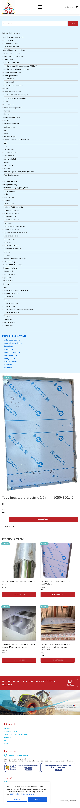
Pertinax (6, 200)
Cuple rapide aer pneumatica (14, 98)
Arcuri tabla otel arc (11, 47)
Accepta (37, 799)
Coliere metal (8, 79)
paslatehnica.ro (10, 355)
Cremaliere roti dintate (12, 91)
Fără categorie (9, 127)
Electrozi (6, 114)
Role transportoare (11, 245)
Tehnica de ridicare (10, 303)
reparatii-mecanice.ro (13, 343)
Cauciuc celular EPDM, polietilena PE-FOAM (20, 66)
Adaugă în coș (43, 519)
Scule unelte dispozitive (12, 265)
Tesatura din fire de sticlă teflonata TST (18, 309)
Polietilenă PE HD (10, 217)
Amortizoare (8, 40)
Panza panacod (9, 191)
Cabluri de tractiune (11, 63)
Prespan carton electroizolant (15, 226)
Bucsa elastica (8, 59)
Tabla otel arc (8, 297)
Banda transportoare (11, 53)
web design (63, 801)
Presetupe (7, 223)
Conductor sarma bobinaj (13, 85)
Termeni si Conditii (10, 732)
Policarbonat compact (11, 213)
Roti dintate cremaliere (12, 249)
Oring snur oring (10, 184)
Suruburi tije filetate (11, 293)
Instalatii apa (8, 149)
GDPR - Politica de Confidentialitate (22, 794)
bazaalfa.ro (8, 346)
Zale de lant (7, 325)
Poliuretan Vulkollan (11, 220)
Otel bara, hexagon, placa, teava (15, 188)
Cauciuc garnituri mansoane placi (16, 69)
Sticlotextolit (8, 281)
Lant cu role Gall (9, 159)
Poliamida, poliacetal (11, 210)
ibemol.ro (8, 365)
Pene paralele (8, 197)
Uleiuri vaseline (9, 322)
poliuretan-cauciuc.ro (12, 340)
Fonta (5, 133)
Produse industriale (11, 229)
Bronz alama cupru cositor (13, 56)
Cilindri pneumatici (10, 75)
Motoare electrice (10, 181)
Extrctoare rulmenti (11, 123)
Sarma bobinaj (9, 261)
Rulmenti (6, 255)
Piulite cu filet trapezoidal (13, 207)
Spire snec (7, 277)
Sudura (6, 284)
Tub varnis (7, 319)
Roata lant (7, 242)
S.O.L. (6, 740)
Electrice (6, 111)
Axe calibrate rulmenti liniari (14, 50)
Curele (6, 101)
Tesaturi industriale (11, 313)
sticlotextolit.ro (10, 361)
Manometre (8, 165)
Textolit (6, 316)
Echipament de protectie (12, 107)
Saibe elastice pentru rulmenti (15, 258)
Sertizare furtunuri (10, 268)
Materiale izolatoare (11, 175)
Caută (73, 23)
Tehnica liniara (9, 306)
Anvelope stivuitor (10, 43)
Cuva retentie (8, 104)
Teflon (6, 300)
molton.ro (8, 368)
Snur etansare (9, 274)
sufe (5, 287)
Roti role (6, 252)
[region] (27, 793)
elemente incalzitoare (11, 117)
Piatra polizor (8, 204)
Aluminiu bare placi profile (13, 37)
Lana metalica (8, 156)
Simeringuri (8, 271)
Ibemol (6, 143)
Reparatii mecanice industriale (15, 233)
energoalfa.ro (9, 358)
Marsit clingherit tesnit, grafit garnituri (18, 172)
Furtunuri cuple (9, 136)
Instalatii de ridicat (10, 152)
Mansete (6, 168)
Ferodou (6, 130)
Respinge (17, 799)
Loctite (6, 162)
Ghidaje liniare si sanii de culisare (16, 140)
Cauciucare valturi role (12, 72)
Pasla (5, 194)
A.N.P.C (6, 743)
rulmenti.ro (8, 349)
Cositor (6, 88)
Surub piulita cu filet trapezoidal (15, 290)
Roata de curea (9, 239)
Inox (5, 146)
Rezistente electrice (11, 236)
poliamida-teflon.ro (12, 352)
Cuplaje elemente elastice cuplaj (15, 95)
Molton (6, 178)
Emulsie (6, 120)
